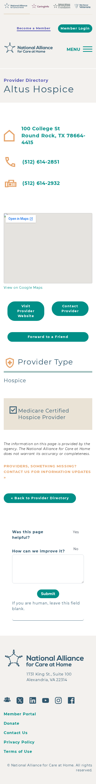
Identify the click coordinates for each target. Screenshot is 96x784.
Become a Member (34, 28)
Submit (48, 594)
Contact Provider (70, 308)
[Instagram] (59, 700)
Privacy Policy (19, 742)
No (76, 549)
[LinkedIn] (33, 700)
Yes (76, 532)
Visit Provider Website (25, 311)
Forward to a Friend (48, 337)
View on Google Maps (23, 287)
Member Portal (20, 714)
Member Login (75, 28)
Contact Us (16, 733)
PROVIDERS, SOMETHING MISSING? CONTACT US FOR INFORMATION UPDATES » (47, 472)
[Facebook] (72, 700)
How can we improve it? (38, 551)
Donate (11, 723)
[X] (21, 700)
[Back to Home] (32, 48)
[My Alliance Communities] (8, 699)
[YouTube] (46, 700)
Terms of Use (18, 751)
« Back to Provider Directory (40, 498)
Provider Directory (26, 80)
